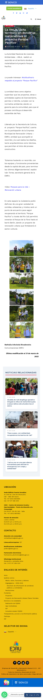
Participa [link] (7, 616)
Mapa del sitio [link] (37, 674)
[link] (11, 2)
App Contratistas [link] (11, 606)
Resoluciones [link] (9, 590)
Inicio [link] (6, 575)
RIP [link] (6, 608)
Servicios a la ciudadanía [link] (12, 601)
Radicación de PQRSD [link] (12, 603)
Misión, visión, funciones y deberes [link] (17, 580)
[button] (4, 695)
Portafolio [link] (7, 593)
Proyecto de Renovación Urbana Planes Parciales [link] (21, 598)
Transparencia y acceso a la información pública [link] (20, 614)
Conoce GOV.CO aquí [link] (31, 692)
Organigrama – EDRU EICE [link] (14, 583)
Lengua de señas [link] (34, 695)
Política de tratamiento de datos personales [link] (16, 674)
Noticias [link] (9, 25)
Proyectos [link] (8, 595)
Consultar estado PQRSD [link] (13, 611)
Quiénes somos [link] (9, 578)
